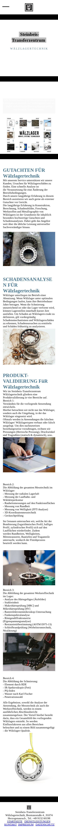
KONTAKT (10, 824)
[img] (29, 7)
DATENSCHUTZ (45, 824)
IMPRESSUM (26, 824)
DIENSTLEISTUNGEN (37, 821)
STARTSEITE (14, 821)
